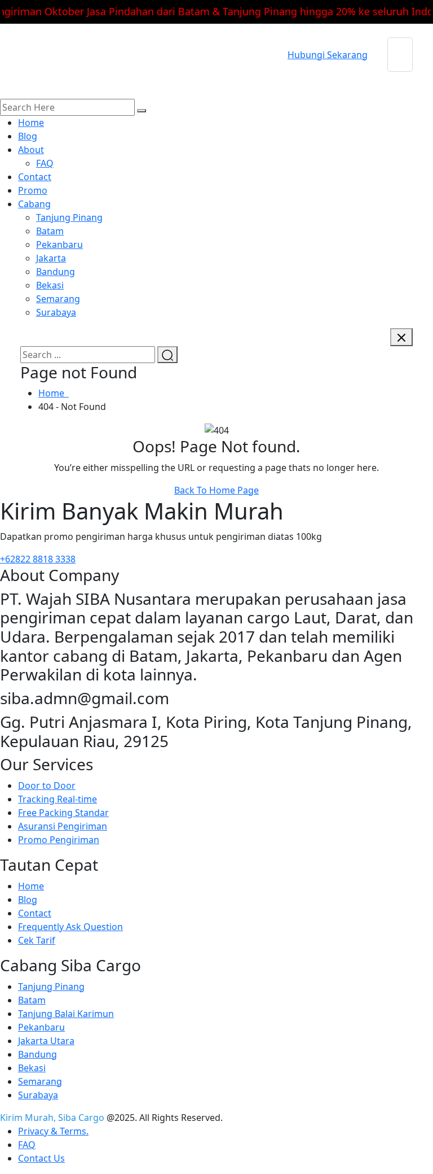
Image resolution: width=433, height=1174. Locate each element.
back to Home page (216, 490)
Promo (32, 190)
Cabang (34, 204)
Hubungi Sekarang (328, 55)
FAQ (45, 163)
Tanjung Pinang (69, 217)
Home (31, 122)
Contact (34, 177)
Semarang (58, 299)
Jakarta (51, 258)
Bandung (55, 271)
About (31, 149)
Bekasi (50, 285)
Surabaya (56, 312)
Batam (50, 231)
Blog (27, 136)
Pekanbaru (59, 244)
